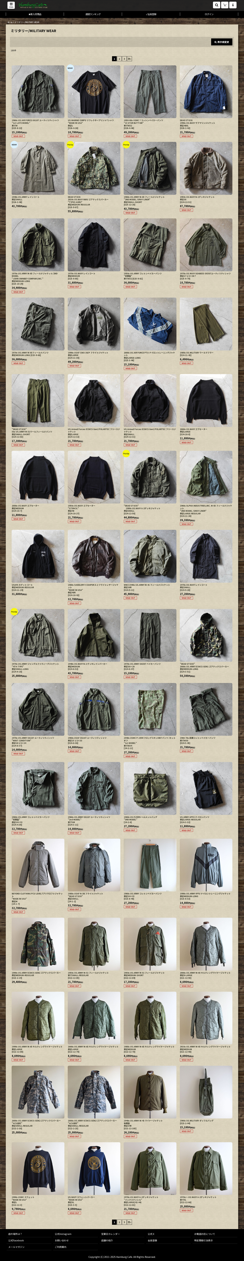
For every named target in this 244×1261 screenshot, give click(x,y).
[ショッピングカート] (224, 5)
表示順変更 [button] (223, 42)
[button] (11, 5)
